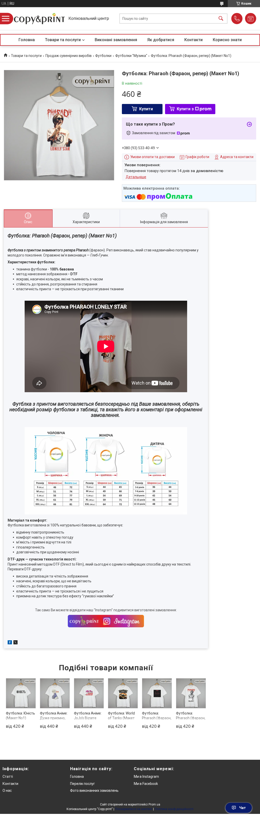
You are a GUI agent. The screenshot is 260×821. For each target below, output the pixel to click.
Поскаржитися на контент (133, 809)
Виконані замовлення (116, 39)
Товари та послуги (63, 39)
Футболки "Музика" (131, 56)
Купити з (185, 109)
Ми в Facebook (146, 784)
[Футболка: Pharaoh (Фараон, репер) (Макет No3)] (157, 693)
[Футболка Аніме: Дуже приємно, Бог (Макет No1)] (55, 693)
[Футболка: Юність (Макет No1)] (21, 693)
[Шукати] (221, 18)
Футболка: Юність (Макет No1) (20, 715)
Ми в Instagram (146, 776)
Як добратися (160, 39)
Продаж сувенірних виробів (68, 56)
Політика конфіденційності (174, 809)
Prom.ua (154, 804)
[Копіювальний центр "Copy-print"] (39, 18)
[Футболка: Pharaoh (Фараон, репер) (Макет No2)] (191, 693)
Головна (27, 39)
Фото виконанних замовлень (94, 790)
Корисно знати (227, 39)
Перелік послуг (82, 784)
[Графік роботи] (250, 18)
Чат (242, 808)
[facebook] (10, 643)
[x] (15, 643)
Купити (146, 109)
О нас (7, 790)
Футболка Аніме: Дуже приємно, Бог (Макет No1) (54, 718)
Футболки (103, 56)
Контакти (193, 39)
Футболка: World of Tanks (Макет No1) (121, 718)
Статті (8, 776)
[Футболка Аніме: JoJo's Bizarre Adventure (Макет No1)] (89, 693)
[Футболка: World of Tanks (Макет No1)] (123, 693)
